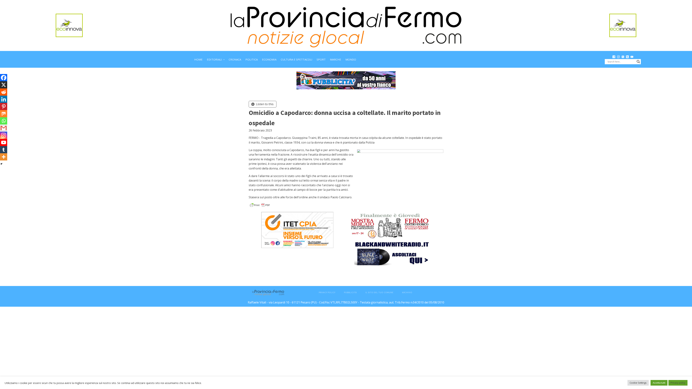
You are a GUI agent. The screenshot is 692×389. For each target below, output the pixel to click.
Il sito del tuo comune (379, 292)
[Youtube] (3, 142)
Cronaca (235, 59)
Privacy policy (678, 382)
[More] (3, 156)
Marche (335, 59)
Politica (251, 59)
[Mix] (3, 113)
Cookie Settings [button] (638, 382)
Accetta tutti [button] (659, 382)
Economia (269, 59)
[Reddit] (3, 92)
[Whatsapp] (3, 120)
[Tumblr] (3, 149)
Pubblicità (350, 292)
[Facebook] (3, 77)
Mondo (350, 59)
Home (198, 59)
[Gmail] (3, 128)
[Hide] (1, 163)
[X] (3, 84)
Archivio (407, 292)
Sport (321, 59)
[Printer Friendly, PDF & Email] (260, 205)
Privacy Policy (327, 292)
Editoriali (214, 59)
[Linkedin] (3, 99)
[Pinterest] (3, 106)
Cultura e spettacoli (296, 59)
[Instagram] (3, 135)
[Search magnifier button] (638, 61)
